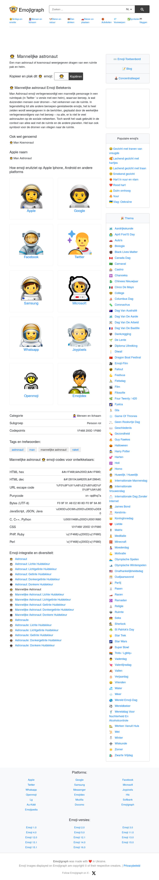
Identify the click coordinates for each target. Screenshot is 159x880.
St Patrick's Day (121, 629)
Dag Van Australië (123, 310)
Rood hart (117, 185)
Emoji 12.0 (31, 837)
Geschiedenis (120, 428)
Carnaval (117, 263)
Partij (115, 582)
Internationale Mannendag (128, 480)
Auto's (115, 240)
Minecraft (117, 541)
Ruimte (116, 612)
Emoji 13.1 (31, 842)
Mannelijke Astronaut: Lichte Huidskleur (36, 594)
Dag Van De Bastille (124, 328)
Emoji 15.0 (128, 842)
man (32, 449)
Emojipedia (31, 809)
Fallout (116, 369)
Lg (31, 799)
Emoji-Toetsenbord (128, 59)
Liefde (115, 524)
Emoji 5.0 (79, 832)
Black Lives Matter (123, 252)
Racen (116, 594)
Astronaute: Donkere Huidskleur (32, 645)
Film (114, 386)
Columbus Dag (121, 298)
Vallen (115, 670)
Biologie (117, 246)
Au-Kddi (31, 804)
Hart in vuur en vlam (123, 179)
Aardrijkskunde (121, 228)
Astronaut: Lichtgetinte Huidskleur (33, 569)
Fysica (116, 404)
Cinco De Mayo (121, 287)
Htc (128, 794)
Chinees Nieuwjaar (123, 281)
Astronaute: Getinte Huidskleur (31, 635)
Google (79, 210)
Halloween (118, 445)
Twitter (79, 256)
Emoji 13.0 (128, 837)
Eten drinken (70, 20)
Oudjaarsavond (121, 577)
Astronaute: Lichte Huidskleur (30, 625)
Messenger (79, 789)
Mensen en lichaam (35, 20)
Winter (116, 737)
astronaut (17, 449)
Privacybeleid (132, 865)
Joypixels (79, 349)
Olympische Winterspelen (127, 565)
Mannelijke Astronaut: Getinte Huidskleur (37, 604)
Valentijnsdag (120, 664)
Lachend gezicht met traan (127, 168)
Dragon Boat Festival (125, 357)
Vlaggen (143, 20)
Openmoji (31, 395)
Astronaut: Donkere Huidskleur (31, 584)
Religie (116, 606)
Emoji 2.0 (79, 827)
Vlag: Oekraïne (120, 202)
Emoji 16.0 (79, 847)
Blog (128, 68)
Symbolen (133, 18)
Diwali (115, 351)
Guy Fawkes (119, 439)
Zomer (116, 749)
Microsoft (79, 303)
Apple (31, 210)
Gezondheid (119, 433)
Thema (128, 218)
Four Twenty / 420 (123, 398)
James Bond (119, 506)
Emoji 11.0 (128, 832)
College (116, 293)
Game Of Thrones (123, 416)
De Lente (117, 340)
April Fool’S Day (122, 234)
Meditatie (117, 536)
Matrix (115, 530)
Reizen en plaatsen (87, 20)
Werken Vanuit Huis (124, 726)
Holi (114, 463)
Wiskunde (118, 743)
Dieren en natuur (55, 20)
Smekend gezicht (122, 174)
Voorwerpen (119, 20)
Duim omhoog (120, 190)
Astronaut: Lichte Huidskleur (29, 564)
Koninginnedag (121, 518)
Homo (115, 469)
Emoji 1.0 (31, 827)
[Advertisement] (79, 41)
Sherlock (117, 624)
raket (75, 449)
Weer (115, 694)
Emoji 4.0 (31, 832)
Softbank (128, 799)
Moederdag (119, 547)
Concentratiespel (128, 78)
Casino (116, 269)
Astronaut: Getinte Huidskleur (30, 574)
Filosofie (117, 392)
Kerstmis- (117, 512)
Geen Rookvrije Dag (124, 422)
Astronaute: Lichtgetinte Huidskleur (33, 630)
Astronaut (18, 559)
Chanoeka (118, 275)
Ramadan (118, 600)
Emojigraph (31, 9)
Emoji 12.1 (79, 837)
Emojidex (79, 395)
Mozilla (79, 799)
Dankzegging (120, 334)
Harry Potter (119, 451)
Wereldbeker (119, 706)
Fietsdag (117, 381)
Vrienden (117, 682)
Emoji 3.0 (128, 827)
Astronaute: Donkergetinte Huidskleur (35, 640)
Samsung (31, 303)
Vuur (114, 196)
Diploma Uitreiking (123, 345)
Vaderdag (118, 659)
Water (115, 688)
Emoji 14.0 (79, 842)
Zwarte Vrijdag (121, 755)
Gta (114, 410)
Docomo (79, 804)
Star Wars (118, 641)
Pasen (116, 588)
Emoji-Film (118, 363)
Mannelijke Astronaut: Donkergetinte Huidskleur (41, 609)
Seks (115, 618)
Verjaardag (118, 676)
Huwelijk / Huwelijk (123, 474)
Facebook (31, 256)
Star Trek (117, 635)
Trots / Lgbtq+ (120, 653)
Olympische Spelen (124, 559)
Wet (114, 732)
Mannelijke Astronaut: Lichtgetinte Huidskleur (40, 599)
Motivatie (117, 553)
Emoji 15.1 (31, 847)
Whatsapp (31, 349)
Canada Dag (119, 258)
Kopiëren (76, 75)
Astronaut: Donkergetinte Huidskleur (34, 579)
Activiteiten (106, 20)
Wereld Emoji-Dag (123, 700)
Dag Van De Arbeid (124, 322)
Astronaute (19, 620)
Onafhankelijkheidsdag (126, 571)
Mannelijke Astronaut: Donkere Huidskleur (38, 615)
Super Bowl (119, 647)
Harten (116, 457)
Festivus (117, 375)
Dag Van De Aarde (123, 316)
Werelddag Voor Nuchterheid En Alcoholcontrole (122, 715)
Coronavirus (119, 304)
